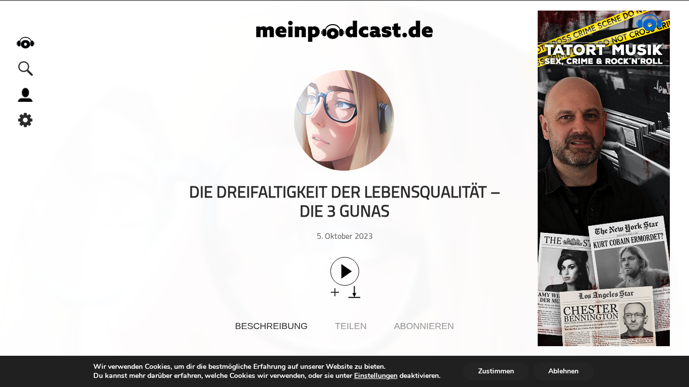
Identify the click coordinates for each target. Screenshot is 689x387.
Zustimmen (496, 371)
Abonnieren (424, 326)
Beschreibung (271, 326)
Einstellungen (375, 375)
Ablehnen (563, 371)
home (25, 42)
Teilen (351, 326)
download (354, 292)
